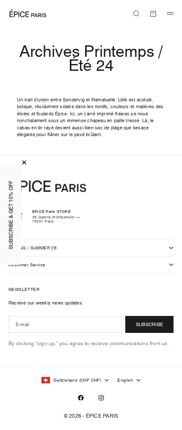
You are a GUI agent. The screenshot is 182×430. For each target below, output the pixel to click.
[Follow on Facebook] (80, 397)
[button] (10, 215)
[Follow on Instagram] (101, 397)
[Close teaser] (24, 162)
